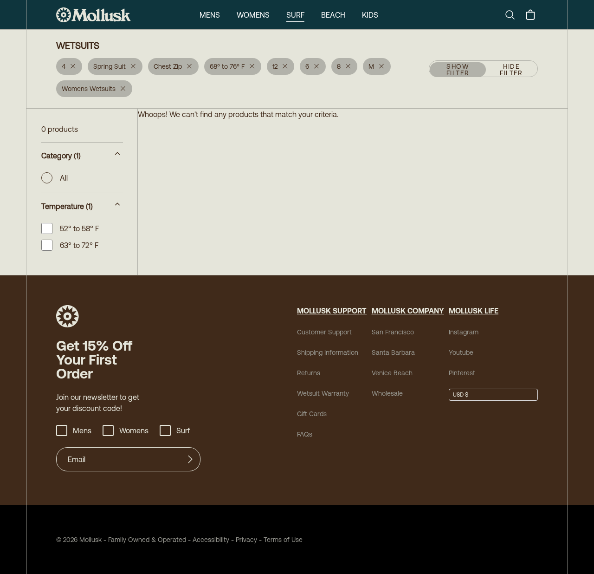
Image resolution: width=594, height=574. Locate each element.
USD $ (460, 394)
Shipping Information (327, 352)
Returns (308, 373)
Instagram (463, 332)
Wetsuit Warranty (323, 393)
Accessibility (207, 539)
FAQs (304, 434)
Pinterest (462, 373)
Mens (210, 15)
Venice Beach (392, 373)
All (64, 178)
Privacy (246, 539)
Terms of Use (283, 539)
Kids (370, 15)
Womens (253, 15)
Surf (295, 15)
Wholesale (387, 393)
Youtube (461, 352)
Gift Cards (312, 413)
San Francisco (393, 332)
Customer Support (324, 332)
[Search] (513, 14)
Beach (333, 15)
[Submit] (190, 459)
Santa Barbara (393, 352)
